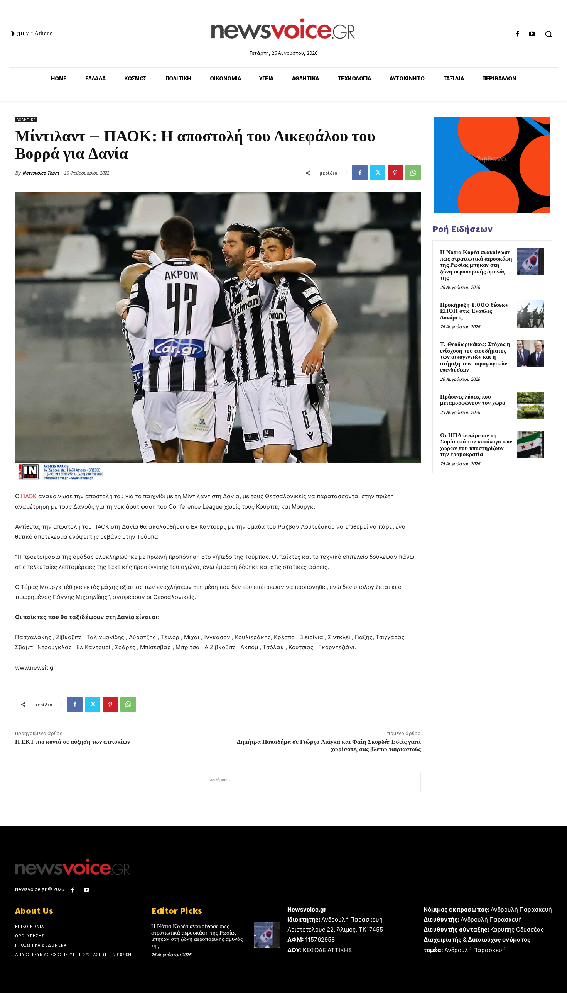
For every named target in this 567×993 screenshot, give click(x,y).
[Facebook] (518, 34)
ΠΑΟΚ (29, 496)
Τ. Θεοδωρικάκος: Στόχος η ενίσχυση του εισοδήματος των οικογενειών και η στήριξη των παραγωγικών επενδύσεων (475, 357)
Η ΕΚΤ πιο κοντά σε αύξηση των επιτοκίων (72, 742)
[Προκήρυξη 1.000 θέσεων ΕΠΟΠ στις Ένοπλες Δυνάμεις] (530, 314)
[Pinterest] (395, 172)
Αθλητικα (26, 119)
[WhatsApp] (413, 172)
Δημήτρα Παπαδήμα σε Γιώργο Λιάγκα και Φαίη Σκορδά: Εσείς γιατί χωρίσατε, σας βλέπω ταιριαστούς (329, 745)
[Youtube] (532, 34)
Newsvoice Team (40, 173)
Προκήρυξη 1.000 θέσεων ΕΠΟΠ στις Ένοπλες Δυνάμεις (474, 311)
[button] (548, 34)
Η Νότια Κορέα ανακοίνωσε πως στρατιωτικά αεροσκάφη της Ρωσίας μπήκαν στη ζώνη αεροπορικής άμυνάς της (476, 265)
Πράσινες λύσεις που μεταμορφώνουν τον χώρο (472, 400)
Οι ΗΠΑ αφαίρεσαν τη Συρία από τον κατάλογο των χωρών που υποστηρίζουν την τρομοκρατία (476, 445)
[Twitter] (377, 172)
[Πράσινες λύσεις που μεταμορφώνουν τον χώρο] (530, 405)
